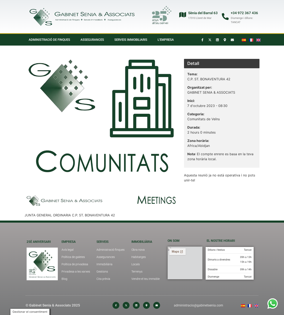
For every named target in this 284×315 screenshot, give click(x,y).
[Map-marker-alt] (225, 40)
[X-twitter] (210, 40)
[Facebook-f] (202, 40)
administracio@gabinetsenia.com (198, 305)
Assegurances (92, 40)
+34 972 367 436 (244, 13)
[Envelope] (232, 40)
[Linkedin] (217, 40)
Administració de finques (49, 40)
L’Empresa (166, 40)
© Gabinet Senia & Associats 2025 (53, 305)
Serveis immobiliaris (130, 40)
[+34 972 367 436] (225, 16)
